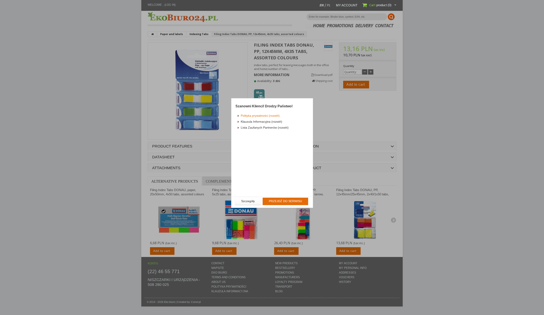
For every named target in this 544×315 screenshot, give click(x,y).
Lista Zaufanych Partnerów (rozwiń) (265, 127)
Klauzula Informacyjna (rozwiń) (261, 121)
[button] (248, 201)
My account (346, 5)
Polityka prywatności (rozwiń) (260, 115)
